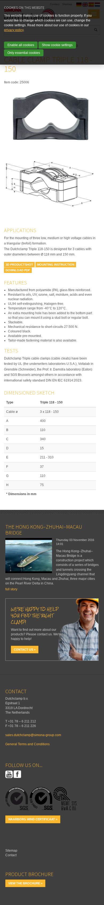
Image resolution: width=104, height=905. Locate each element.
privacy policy (13, 30)
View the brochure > (25, 883)
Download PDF (18, 270)
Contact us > (24, 649)
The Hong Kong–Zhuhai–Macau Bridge (43, 529)
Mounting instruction (55, 264)
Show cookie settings (57, 45)
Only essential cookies (23, 53)
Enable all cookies (20, 45)
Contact (11, 855)
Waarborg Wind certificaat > (32, 819)
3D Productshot (19, 264)
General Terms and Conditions (27, 744)
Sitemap (11, 850)
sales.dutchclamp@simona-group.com (33, 735)
